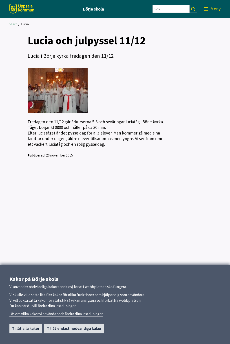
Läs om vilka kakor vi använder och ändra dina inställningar (56, 313)
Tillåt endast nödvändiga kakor (74, 328)
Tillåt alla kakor (25, 328)
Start (13, 24)
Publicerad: (36, 155)
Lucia (25, 24)
